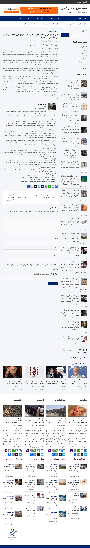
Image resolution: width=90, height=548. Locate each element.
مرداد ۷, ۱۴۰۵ (8, 518)
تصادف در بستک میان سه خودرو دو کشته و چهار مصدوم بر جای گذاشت (70, 130)
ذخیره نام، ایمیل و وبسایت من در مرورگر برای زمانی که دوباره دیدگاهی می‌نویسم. (30, 264)
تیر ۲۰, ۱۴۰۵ (31, 500)
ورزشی (74, 18)
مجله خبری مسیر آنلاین (74, 9)
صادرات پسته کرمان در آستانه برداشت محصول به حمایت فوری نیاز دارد (70, 83)
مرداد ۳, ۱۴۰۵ (51, 502)
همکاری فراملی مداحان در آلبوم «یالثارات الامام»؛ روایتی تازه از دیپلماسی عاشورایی (34, 383)
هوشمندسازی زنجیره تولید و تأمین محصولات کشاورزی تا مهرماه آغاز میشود (8, 516)
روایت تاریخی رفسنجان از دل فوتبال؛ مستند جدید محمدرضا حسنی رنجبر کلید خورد (70, 251)
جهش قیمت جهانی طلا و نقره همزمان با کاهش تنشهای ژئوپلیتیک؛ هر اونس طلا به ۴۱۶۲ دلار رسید (70, 325)
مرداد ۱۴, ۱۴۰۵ (8, 486)
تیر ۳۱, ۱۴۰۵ (75, 486)
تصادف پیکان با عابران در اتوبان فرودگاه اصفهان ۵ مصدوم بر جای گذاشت (70, 313)
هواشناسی (67, 18)
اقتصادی (59, 18)
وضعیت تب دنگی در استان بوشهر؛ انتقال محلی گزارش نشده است (73, 484)
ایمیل (55, 247)
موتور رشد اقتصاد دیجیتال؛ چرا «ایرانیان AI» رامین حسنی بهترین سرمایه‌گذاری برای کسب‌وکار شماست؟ (70, 180)
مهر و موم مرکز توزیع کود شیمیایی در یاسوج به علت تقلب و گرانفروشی (30, 484)
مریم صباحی (43, 41)
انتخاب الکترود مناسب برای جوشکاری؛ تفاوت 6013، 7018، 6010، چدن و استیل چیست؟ (70, 223)
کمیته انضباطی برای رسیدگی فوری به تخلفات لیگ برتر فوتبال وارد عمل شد (70, 118)
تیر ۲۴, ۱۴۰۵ (31, 486)
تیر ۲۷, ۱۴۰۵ (53, 518)
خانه (85, 18)
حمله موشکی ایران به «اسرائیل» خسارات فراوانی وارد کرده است (17, 197)
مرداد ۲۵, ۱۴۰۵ (82, 425)
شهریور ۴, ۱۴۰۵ (60, 425)
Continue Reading (80, 459)
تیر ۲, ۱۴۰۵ (31, 513)
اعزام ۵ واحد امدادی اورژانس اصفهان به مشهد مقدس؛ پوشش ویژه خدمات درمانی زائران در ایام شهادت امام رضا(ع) (74, 267)
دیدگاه (55, 215)
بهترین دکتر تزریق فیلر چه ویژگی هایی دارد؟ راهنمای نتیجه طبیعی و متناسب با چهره (70, 166)
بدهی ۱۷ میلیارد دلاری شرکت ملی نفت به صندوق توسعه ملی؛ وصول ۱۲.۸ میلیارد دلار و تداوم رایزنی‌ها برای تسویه (74, 284)
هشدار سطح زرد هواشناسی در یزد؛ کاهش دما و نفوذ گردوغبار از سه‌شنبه (51, 484)
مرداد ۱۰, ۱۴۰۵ (39, 386)
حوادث (85, 55)
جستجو (84, 31)
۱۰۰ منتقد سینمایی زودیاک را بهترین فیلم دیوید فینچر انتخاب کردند (70, 141)
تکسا (85, 355)
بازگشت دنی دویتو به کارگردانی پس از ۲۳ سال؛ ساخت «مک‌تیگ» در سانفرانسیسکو (12, 383)
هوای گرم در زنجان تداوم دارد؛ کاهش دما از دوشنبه (51, 499)
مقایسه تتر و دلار (81, 352)
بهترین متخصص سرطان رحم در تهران (75, 349)
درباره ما (29, 18)
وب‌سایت (55, 256)
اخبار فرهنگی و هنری (79, 363)
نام (56, 238)
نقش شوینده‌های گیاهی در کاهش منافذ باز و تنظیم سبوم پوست (70, 106)
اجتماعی (36, 18)
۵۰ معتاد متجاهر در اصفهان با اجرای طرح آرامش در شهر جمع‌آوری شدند (70, 153)
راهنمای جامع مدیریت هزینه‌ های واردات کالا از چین (70, 339)
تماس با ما (21, 18)
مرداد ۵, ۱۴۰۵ (17, 386)
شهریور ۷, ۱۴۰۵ (16, 425)
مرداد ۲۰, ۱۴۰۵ (60, 386)
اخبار (80, 18)
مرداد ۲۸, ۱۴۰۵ (82, 386)
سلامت (43, 18)
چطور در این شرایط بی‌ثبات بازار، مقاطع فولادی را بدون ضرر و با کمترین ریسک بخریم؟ (70, 300)
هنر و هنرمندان (51, 18)
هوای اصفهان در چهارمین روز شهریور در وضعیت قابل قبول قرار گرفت (70, 95)
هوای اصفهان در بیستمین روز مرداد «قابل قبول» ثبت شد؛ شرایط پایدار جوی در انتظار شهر (70, 237)
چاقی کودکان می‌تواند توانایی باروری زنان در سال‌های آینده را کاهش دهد (70, 209)
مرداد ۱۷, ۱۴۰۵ (73, 471)
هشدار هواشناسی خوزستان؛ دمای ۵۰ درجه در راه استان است (51, 516)
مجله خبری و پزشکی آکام (79, 357)
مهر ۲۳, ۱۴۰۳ (53, 41)
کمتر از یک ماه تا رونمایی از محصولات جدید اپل (43, 196)
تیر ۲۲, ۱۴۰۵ (75, 500)
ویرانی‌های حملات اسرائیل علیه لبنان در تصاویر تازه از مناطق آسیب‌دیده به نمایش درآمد (70, 194)
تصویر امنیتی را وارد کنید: (41, 274)
